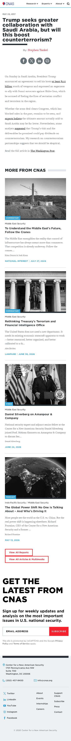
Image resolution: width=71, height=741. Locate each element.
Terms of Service (21, 643)
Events (39, 698)
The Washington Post (43, 150)
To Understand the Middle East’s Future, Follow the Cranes (33, 230)
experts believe (13, 118)
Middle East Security (15, 223)
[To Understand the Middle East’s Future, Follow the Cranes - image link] (35, 198)
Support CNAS (58, 694)
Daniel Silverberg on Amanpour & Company (28, 416)
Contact (58, 712)
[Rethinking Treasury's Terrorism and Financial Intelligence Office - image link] (35, 291)
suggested (20, 128)
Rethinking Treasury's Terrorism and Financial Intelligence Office (30, 323)
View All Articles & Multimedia (26, 559)
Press (57, 706)
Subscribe (59, 631)
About (39, 693)
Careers (40, 709)
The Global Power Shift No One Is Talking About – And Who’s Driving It (34, 509)
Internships (42, 703)
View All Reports (19, 552)
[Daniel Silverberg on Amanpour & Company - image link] (35, 384)
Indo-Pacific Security (15, 502)
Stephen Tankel (38, 50)
